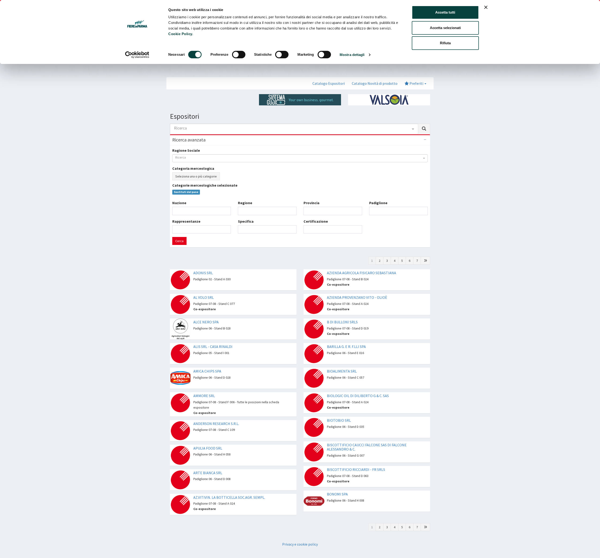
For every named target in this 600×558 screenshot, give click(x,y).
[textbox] (175, 211)
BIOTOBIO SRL (339, 420)
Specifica (246, 221)
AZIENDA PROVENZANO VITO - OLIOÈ (357, 297)
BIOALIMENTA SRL (342, 371)
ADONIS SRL (203, 272)
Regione (245, 202)
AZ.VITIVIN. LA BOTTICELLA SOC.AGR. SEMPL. (229, 497)
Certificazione (316, 221)
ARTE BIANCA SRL (207, 472)
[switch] (238, 54)
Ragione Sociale (186, 150)
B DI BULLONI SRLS (342, 322)
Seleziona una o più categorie (196, 176)
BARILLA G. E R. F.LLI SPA (346, 346)
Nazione (179, 202)
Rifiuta (445, 43)
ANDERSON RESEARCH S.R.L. (216, 423)
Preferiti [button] (416, 83)
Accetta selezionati (445, 28)
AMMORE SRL (204, 395)
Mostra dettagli (352, 55)
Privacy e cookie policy (300, 544)
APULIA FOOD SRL (207, 448)
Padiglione (378, 202)
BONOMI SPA (337, 494)
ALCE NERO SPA (206, 322)
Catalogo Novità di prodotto (375, 83)
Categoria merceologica (193, 168)
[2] (425, 261)
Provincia (311, 202)
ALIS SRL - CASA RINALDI (212, 346)
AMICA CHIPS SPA (207, 371)
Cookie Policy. (180, 34)
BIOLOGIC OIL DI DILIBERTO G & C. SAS (358, 395)
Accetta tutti (445, 12)
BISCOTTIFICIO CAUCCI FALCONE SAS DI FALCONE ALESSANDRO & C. (367, 447)
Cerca (179, 241)
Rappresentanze (186, 221)
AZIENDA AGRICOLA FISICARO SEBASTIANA (361, 272)
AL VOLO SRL (203, 297)
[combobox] (294, 129)
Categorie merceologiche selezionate (204, 185)
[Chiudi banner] (486, 7)
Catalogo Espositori (328, 83)
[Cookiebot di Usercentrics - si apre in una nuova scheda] (137, 54)
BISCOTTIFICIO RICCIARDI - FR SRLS (356, 469)
